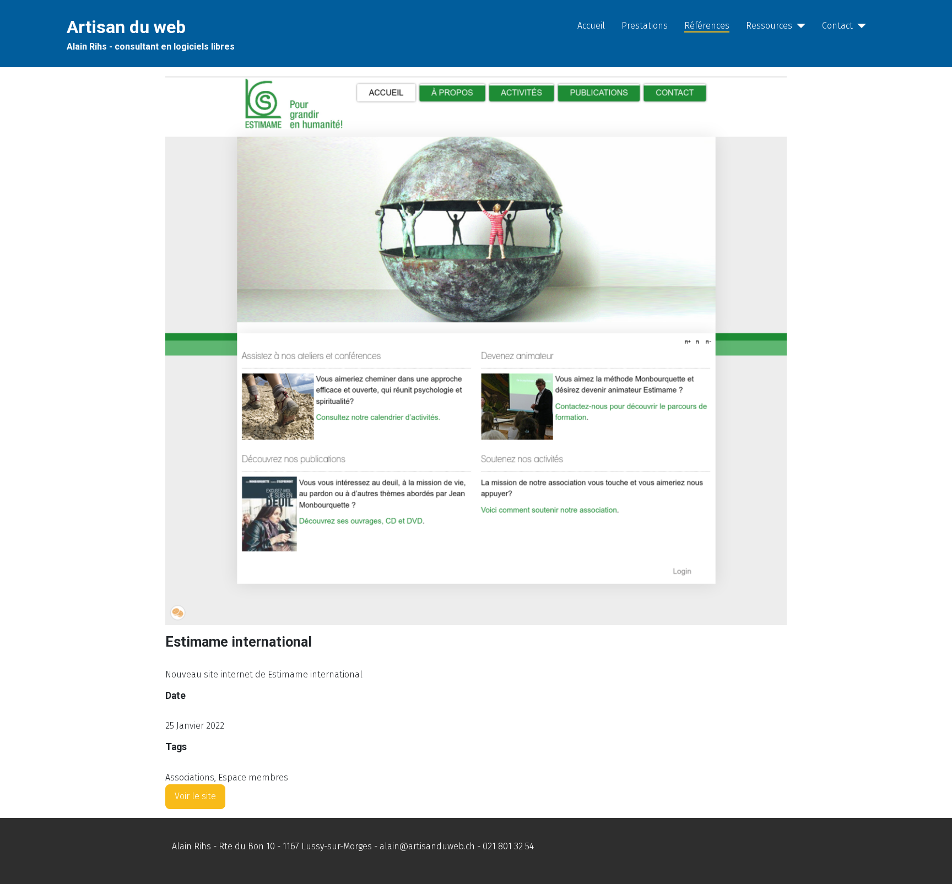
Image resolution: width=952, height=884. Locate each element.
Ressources (769, 25)
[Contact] (859, 25)
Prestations (644, 25)
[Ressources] (798, 25)
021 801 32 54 (508, 846)
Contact (837, 25)
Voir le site (195, 796)
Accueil (591, 25)
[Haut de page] (932, 863)
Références (706, 25)
